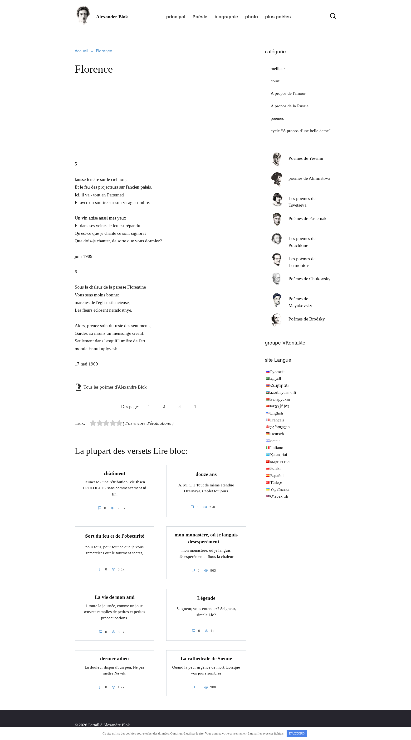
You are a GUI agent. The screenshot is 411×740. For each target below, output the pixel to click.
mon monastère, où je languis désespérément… (206, 538)
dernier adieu (114, 658)
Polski (275, 468)
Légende (206, 598)
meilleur (278, 68)
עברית (275, 441)
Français (277, 420)
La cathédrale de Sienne (206, 658)
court (275, 81)
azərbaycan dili (283, 392)
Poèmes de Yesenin (306, 158)
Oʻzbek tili (279, 496)
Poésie (199, 16)
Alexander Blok (112, 16)
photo (251, 16)
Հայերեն (279, 385)
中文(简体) (279, 406)
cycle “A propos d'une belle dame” (301, 130)
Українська (279, 489)
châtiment (114, 473)
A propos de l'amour (288, 93)
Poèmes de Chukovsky (310, 278)
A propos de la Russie (289, 106)
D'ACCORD (296, 733)
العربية (275, 378)
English (276, 413)
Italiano (276, 447)
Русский (277, 372)
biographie (226, 16)
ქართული (280, 427)
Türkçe (276, 482)
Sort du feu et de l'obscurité (114, 536)
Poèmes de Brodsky (307, 318)
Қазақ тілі (278, 454)
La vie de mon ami (115, 597)
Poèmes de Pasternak (308, 218)
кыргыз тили (281, 461)
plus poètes (278, 16)
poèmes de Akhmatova (309, 178)
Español (277, 475)
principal (175, 16)
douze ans (206, 474)
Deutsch (277, 434)
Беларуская (280, 399)
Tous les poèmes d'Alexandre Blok (115, 387)
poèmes (277, 118)
